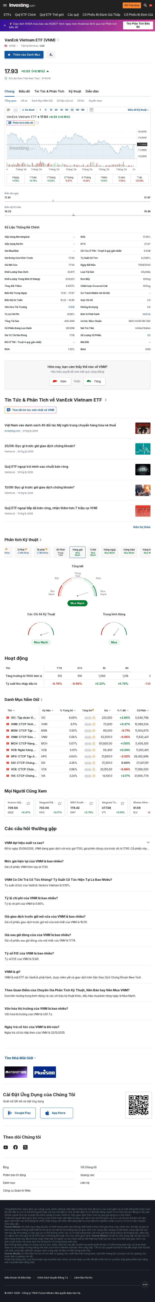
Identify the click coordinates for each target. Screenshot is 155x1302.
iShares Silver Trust (144, 802)
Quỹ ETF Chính (25, 14)
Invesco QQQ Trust (18, 802)
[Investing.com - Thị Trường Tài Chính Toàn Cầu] (22, 5)
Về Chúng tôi (89, 1167)
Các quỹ (73, 14)
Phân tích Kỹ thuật (21, 539)
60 (148, 335)
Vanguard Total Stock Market (118, 802)
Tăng (97, 381)
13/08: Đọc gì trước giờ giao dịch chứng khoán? (40, 487)
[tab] (23, 552)
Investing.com (12, 430)
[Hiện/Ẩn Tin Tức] (91, 110)
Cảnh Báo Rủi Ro (83, 1277)
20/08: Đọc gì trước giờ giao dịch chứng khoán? (40, 446)
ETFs (7, 14)
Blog (6, 1167)
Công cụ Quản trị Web (17, 1190)
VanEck (146, 314)
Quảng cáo (87, 1175)
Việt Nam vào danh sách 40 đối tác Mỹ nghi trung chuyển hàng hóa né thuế (60, 425)
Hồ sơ (24, 100)
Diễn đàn (92, 91)
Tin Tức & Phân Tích (49, 91)
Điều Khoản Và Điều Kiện (18, 1277)
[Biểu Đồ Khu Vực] (15, 110)
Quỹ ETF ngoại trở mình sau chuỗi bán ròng (36, 466)
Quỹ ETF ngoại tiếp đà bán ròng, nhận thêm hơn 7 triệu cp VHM (51, 508)
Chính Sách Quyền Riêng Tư (52, 1277)
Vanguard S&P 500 (49, 802)
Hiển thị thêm (141, 527)
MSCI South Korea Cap (83, 802)
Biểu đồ (24, 91)
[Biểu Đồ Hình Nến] (8, 110)
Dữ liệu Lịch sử (65, 100)
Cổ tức (80, 100)
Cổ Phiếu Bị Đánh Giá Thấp (101, 14)
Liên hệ (85, 1182)
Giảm (63, 381)
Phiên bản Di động (14, 1175)
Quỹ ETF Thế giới (52, 14)
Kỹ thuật (75, 91)
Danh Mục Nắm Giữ (42, 100)
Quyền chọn (95, 100)
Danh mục (9, 1182)
